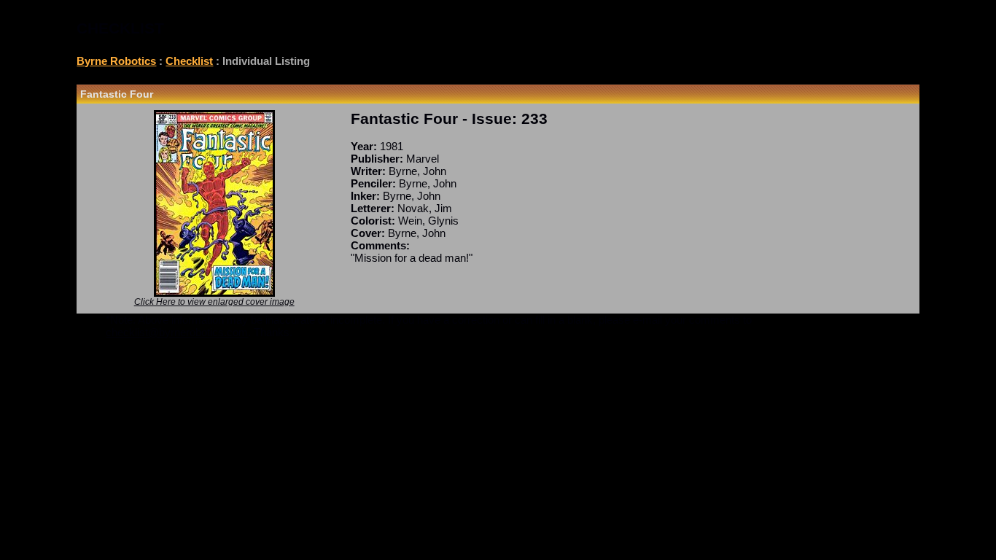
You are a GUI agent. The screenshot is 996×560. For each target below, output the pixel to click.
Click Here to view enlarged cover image (214, 302)
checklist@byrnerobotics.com (177, 332)
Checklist (189, 61)
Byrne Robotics (116, 61)
